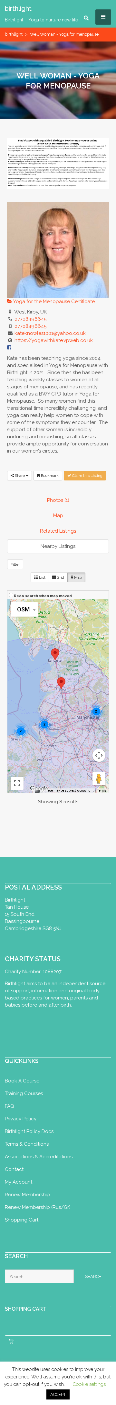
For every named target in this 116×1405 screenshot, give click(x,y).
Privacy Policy (20, 1119)
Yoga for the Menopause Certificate (53, 301)
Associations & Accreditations (38, 1157)
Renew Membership (27, 1195)
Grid (60, 577)
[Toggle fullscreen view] (17, 783)
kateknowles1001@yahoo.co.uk (50, 333)
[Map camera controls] (98, 755)
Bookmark (49, 475)
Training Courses (24, 1093)
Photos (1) (58, 500)
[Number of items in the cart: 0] (11, 1341)
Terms (102, 790)
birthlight (14, 34)
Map (58, 515)
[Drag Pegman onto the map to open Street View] (98, 778)
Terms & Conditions (27, 1144)
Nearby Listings (58, 546)
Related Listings (58, 531)
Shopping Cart (21, 1220)
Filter (15, 564)
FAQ (9, 1106)
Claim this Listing (86, 475)
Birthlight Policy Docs (29, 1131)
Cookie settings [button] (89, 1384)
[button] (61, 683)
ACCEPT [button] (58, 1394)
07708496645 (30, 319)
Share (20, 475)
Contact (14, 1169)
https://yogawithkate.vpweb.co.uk (54, 340)
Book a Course (22, 1081)
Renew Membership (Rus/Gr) (38, 1207)
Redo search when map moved (43, 596)
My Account (18, 1182)
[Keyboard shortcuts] (37, 791)
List (41, 577)
